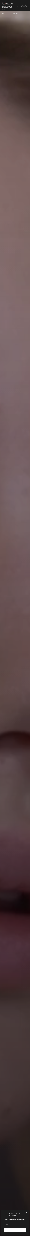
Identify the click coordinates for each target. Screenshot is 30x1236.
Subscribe (15, 1230)
